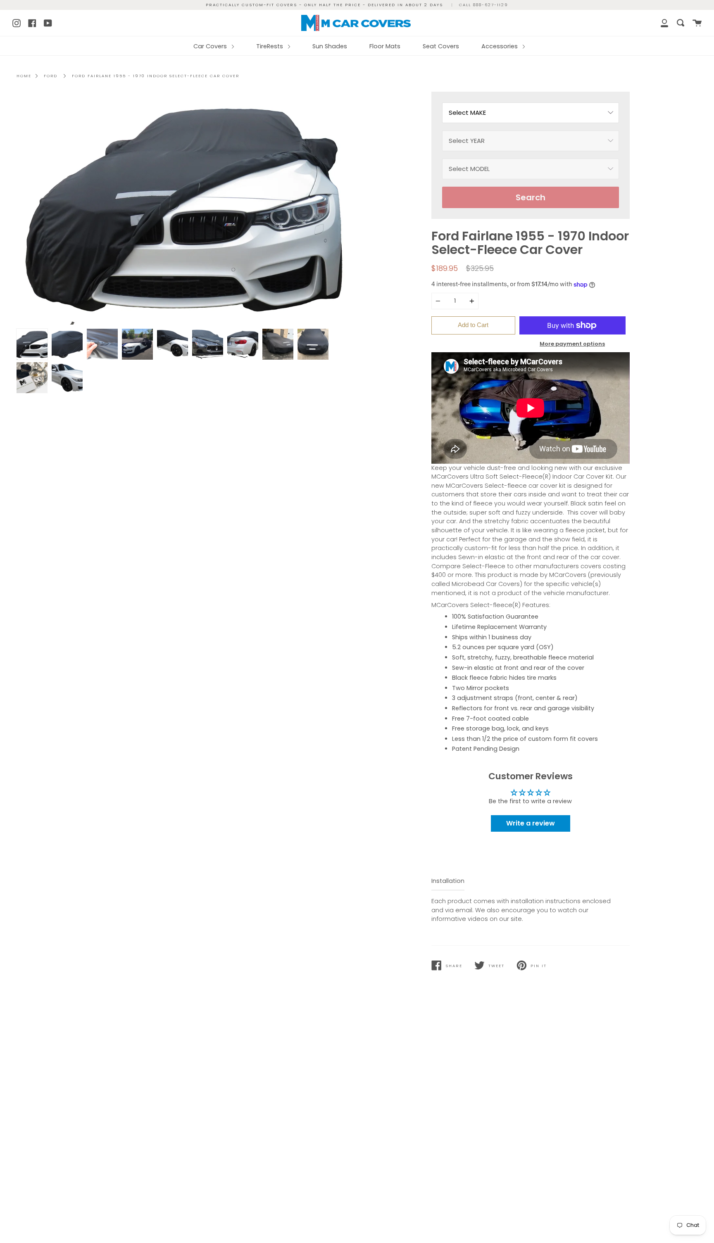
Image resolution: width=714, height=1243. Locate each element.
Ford (50, 75)
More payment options (572, 344)
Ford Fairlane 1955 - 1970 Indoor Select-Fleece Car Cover (155, 75)
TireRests (270, 46)
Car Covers (210, 46)
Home (24, 75)
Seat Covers (441, 46)
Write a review (530, 823)
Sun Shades (329, 46)
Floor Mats (384, 46)
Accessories (500, 46)
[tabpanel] (184, 208)
